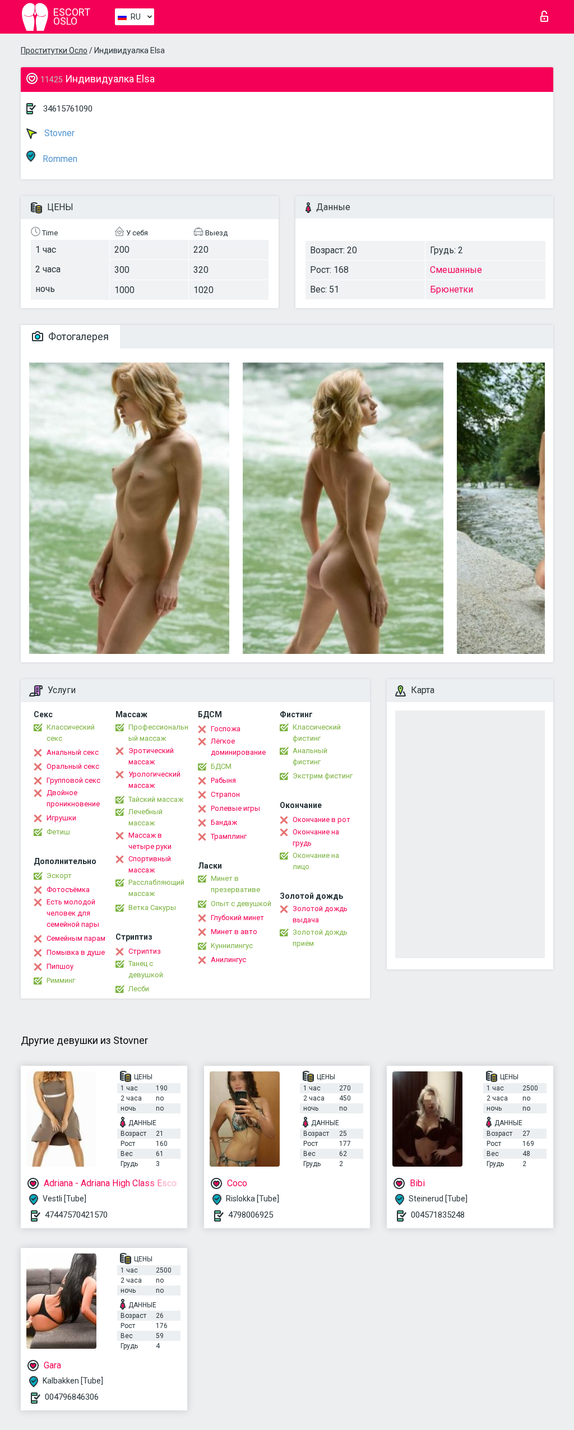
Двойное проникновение (73, 798)
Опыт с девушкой (241, 903)
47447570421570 (76, 1215)
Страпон (225, 794)
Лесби (138, 989)
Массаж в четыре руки (150, 841)
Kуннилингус (232, 945)
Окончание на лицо (316, 861)
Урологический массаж (154, 780)
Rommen (58, 159)
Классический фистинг (317, 732)
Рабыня (223, 780)
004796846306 (72, 1397)
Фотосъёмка (68, 889)
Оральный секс (73, 766)
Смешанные (456, 269)
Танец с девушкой (145, 969)
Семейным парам (76, 938)
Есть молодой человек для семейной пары (73, 913)
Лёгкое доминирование (238, 746)
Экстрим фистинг (323, 776)
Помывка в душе (76, 952)
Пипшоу (60, 966)
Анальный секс (73, 752)
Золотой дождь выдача (320, 914)
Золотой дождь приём (320, 938)
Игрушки (61, 818)
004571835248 (438, 1215)
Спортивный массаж (149, 864)
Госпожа (225, 729)
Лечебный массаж (145, 817)
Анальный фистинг (310, 756)
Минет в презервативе (235, 884)
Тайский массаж (155, 799)
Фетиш (58, 832)
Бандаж (224, 822)
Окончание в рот (321, 819)
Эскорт (59, 875)
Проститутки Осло (54, 50)
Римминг (61, 980)
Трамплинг (229, 836)
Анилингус (228, 959)
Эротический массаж (151, 756)
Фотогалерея (77, 336)
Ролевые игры (235, 808)
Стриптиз (144, 951)
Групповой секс (73, 780)
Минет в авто (234, 931)
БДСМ (221, 766)
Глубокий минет (237, 917)
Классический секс (71, 732)
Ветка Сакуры (152, 907)
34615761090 (67, 109)
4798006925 (250, 1215)
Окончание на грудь (316, 837)
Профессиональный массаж (158, 732)
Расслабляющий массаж (156, 888)
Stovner (58, 133)
